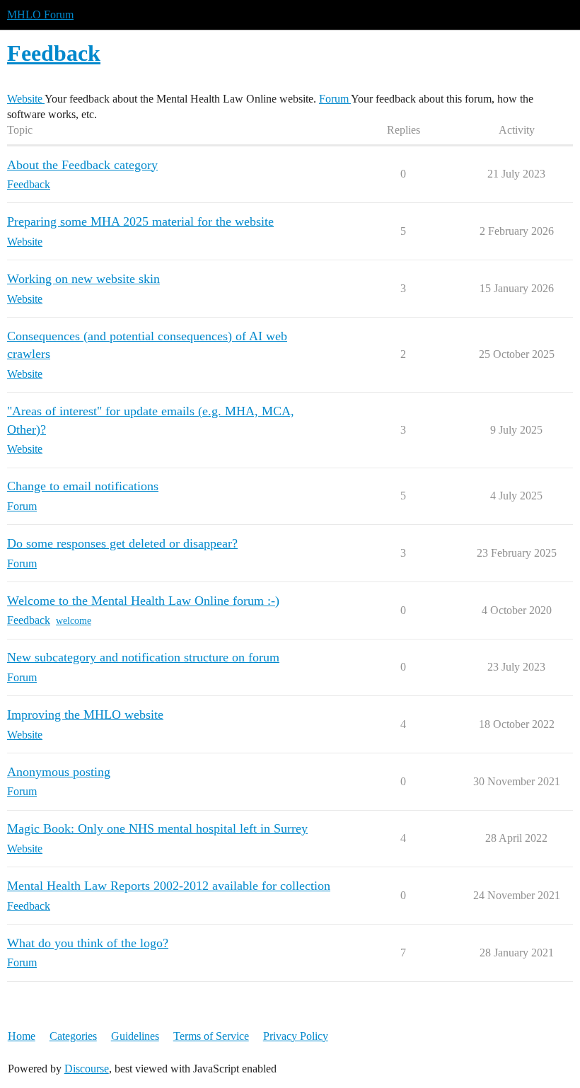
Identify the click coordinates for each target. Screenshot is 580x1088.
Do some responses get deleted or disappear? (122, 543)
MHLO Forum (40, 14)
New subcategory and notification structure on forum (143, 657)
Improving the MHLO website (85, 714)
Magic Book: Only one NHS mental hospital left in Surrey (157, 828)
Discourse (86, 1069)
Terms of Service (211, 1036)
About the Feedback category (82, 165)
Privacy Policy (295, 1036)
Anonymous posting (58, 772)
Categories (73, 1036)
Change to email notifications (82, 486)
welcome (73, 620)
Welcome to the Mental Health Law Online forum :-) (143, 601)
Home (21, 1036)
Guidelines (135, 1036)
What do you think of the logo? (87, 943)
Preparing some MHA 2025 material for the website (140, 221)
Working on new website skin (83, 279)
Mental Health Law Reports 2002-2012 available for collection (168, 886)
